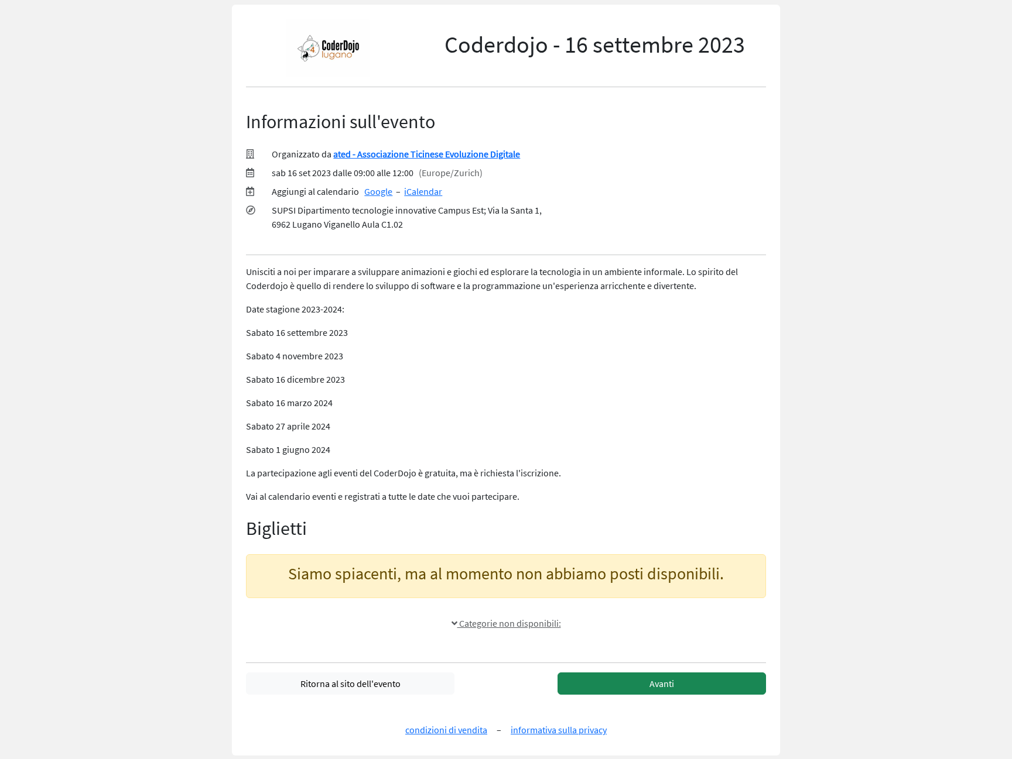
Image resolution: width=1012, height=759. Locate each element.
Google (378, 191)
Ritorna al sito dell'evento (350, 683)
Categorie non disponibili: (509, 623)
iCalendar (423, 191)
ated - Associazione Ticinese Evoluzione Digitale (426, 154)
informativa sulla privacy (559, 730)
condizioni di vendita (446, 730)
